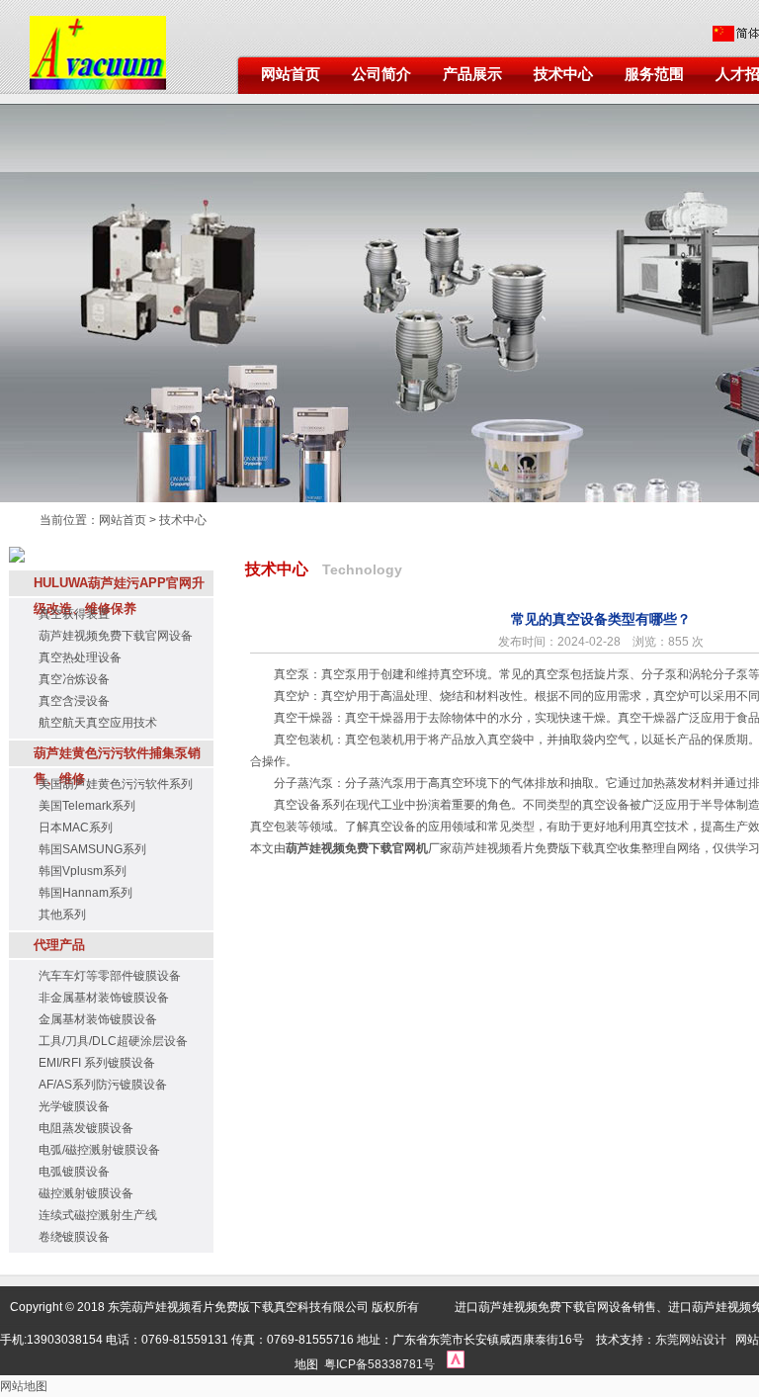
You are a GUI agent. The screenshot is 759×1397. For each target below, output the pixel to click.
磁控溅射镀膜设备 (86, 1193)
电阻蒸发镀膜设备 (86, 1128)
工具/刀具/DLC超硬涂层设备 (113, 1041)
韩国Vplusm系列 (82, 871)
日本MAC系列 (76, 827)
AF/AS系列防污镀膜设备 (103, 1084)
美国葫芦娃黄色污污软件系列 (116, 784)
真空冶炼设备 (74, 679)
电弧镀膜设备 (74, 1172)
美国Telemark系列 (87, 806)
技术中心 (563, 74)
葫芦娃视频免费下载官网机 (357, 848)
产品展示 (472, 74)
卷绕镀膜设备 (74, 1237)
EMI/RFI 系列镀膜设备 (97, 1063)
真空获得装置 (74, 614)
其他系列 (62, 914)
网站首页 (290, 74)
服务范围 (654, 74)
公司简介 (381, 74)
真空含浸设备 (74, 701)
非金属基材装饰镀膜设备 (104, 997)
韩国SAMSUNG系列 (92, 849)
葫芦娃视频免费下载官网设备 (116, 636)
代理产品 (59, 944)
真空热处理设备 (80, 657)
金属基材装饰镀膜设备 (98, 1019)
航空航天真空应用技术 (98, 723)
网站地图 (23, 1386)
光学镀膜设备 (74, 1106)
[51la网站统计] (455, 1364)
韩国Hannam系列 (85, 893)
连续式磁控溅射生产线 (98, 1215)
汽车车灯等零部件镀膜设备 (110, 976)
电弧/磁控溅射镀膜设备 (99, 1150)
